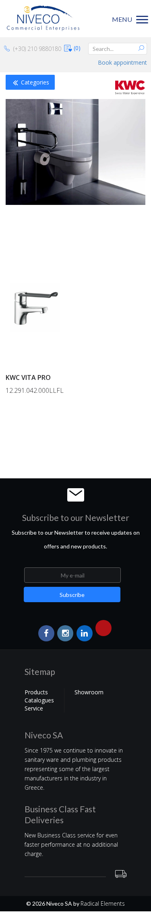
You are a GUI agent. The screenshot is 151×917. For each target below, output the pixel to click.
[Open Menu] (3, 449)
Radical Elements (103, 903)
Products (36, 692)
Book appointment (122, 62)
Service (34, 708)
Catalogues (39, 700)
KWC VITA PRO (28, 377)
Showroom (88, 692)
